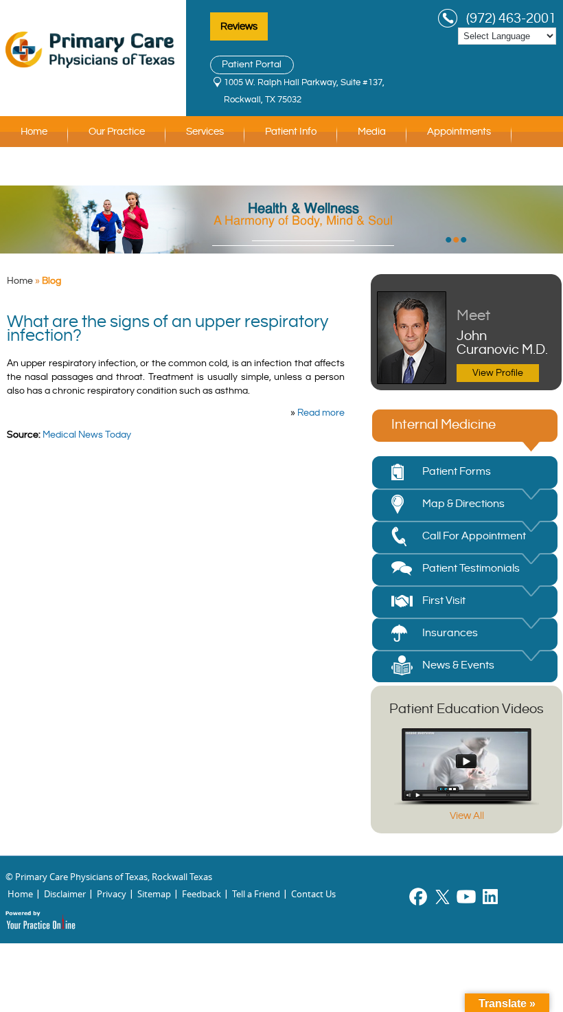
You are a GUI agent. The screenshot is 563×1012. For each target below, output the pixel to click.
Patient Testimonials (471, 568)
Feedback (201, 894)
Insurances (450, 633)
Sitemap (154, 894)
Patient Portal (252, 64)
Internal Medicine (443, 425)
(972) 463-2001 (511, 19)
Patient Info (291, 131)
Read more (321, 413)
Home (34, 131)
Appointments (459, 131)
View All (467, 816)
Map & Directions (463, 504)
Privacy (111, 894)
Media (372, 131)
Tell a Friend (256, 894)
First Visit (444, 601)
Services (205, 131)
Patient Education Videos (466, 709)
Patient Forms (456, 471)
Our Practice (117, 131)
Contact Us (46, 170)
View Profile (497, 373)
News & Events (458, 665)
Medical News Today (87, 435)
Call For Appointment (474, 536)
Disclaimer (65, 894)
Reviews (238, 26)
